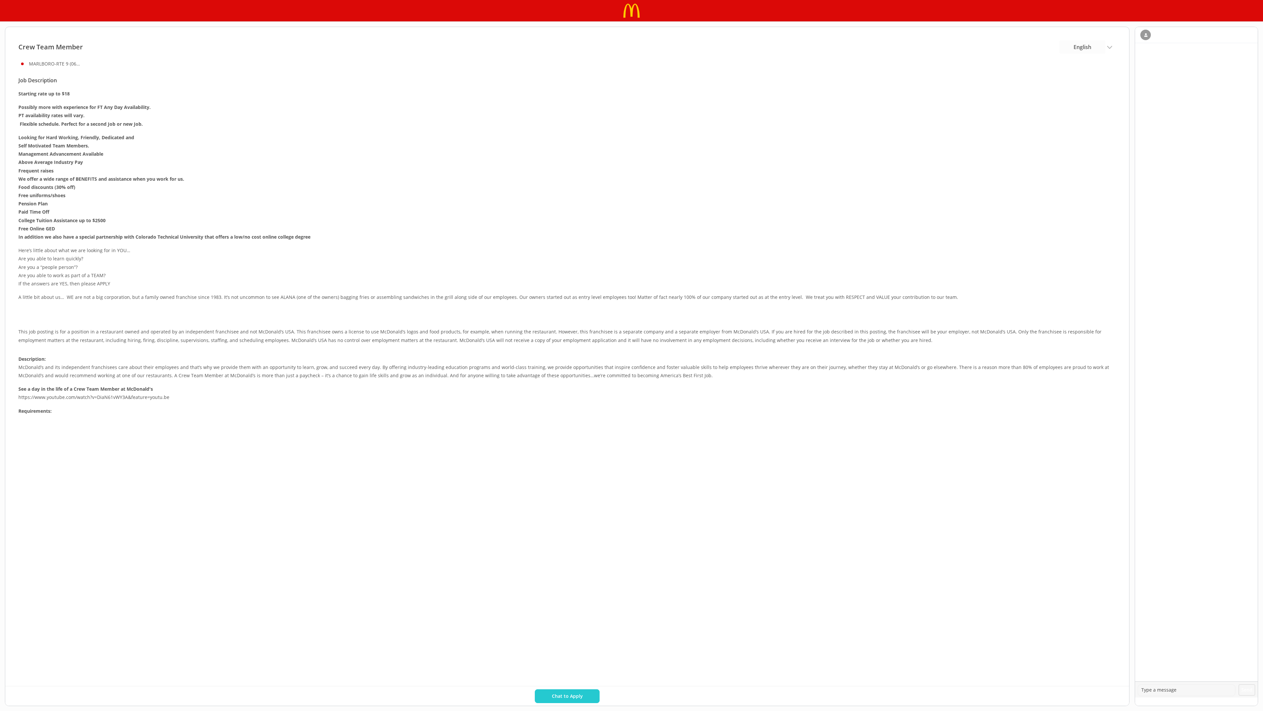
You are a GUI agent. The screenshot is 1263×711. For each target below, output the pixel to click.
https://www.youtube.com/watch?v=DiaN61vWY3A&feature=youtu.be (93, 397)
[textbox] (1186, 690)
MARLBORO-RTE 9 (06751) (55, 64)
